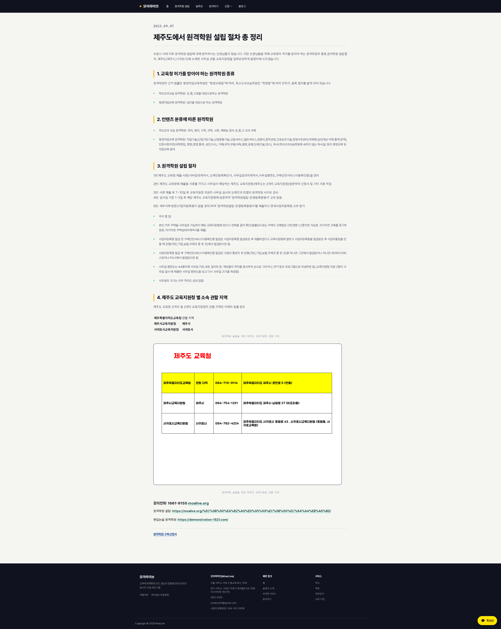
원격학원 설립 (182, 6)
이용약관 (144, 594)
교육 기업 (319, 599)
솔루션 (199, 6)
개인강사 (319, 593)
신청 (227, 6)
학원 (317, 588)
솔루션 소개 (268, 588)
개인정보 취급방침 (160, 594)
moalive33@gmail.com (224, 602)
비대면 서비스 (269, 593)
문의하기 (213, 6)
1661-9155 (217, 597)
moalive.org (198, 503)
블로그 (242, 6)
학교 (317, 582)
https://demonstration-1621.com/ (203, 520)
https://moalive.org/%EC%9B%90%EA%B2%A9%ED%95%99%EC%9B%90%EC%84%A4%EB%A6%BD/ (251, 511)
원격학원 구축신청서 (165, 534)
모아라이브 (147, 577)
